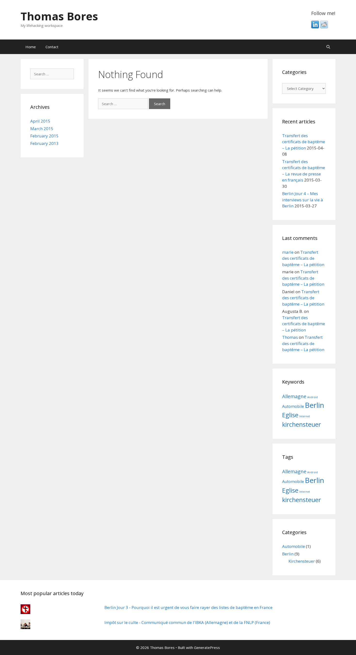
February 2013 (44, 143)
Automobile (293, 406)
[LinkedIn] (315, 26)
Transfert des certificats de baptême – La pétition (303, 142)
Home (30, 46)
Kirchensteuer (301, 561)
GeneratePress (207, 647)
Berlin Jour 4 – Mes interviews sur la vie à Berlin (302, 200)
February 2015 (44, 136)
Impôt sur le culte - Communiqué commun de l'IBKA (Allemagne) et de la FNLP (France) (187, 622)
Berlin (314, 405)
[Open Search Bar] (328, 46)
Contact (52, 46)
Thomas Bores (59, 16)
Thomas (290, 337)
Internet (304, 416)
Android (312, 397)
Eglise (290, 415)
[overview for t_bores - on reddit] (324, 26)
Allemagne (294, 396)
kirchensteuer (301, 424)
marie (288, 252)
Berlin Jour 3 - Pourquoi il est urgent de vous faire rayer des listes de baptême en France (188, 607)
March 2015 (41, 128)
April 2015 (40, 121)
